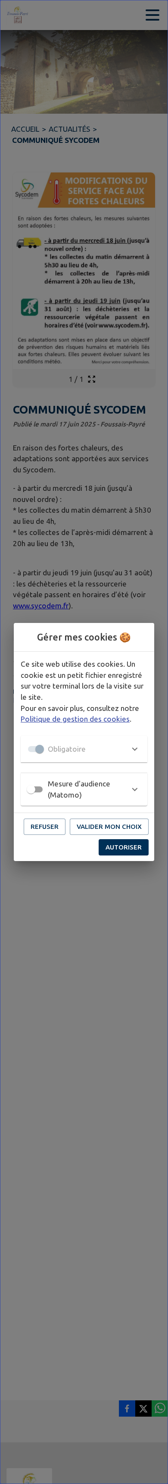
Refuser (45, 826)
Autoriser (124, 847)
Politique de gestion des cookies (75, 719)
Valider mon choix (109, 826)
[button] (84, 749)
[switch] (31, 789)
